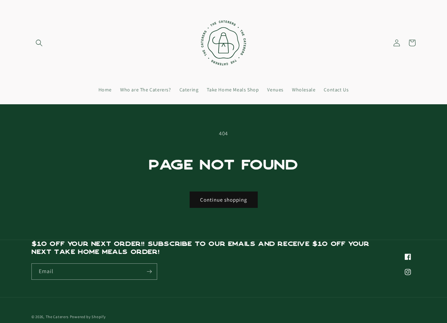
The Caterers (57, 316)
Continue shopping (223, 199)
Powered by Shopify (88, 316)
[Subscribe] (149, 271)
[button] (39, 43)
